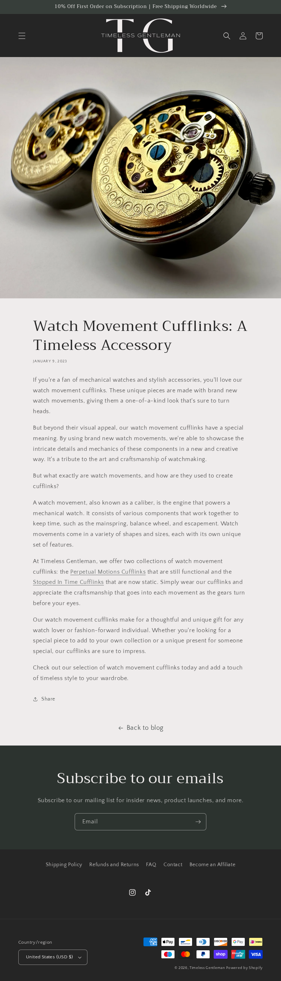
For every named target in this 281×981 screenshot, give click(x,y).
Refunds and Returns (114, 865)
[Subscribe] (198, 821)
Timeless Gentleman (207, 968)
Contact (173, 865)
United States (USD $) (49, 956)
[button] (22, 36)
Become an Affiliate (212, 865)
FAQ (151, 865)
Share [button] (48, 699)
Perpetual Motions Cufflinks (108, 572)
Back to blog (145, 728)
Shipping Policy (64, 865)
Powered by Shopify (244, 968)
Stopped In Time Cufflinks (68, 582)
